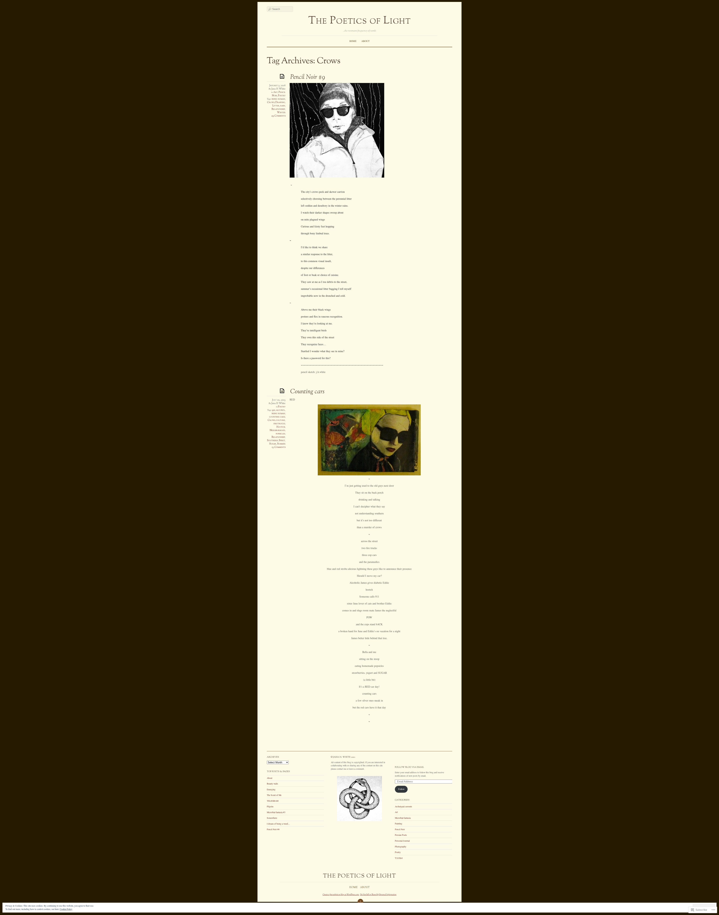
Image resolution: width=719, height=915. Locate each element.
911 (273, 410)
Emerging (271, 789)
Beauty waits (272, 783)
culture (280, 420)
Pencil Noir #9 (307, 77)
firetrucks (279, 423)
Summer (281, 444)
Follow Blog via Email (409, 767)
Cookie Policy (66, 909)
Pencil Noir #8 (273, 829)
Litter (275, 106)
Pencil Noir (400, 829)
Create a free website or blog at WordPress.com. (341, 894)
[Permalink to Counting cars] (283, 390)
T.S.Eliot (399, 858)
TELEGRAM (272, 800)
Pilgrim (270, 806)
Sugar (272, 444)
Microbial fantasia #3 (276, 812)
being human (278, 99)
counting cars (277, 417)
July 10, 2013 (279, 400)
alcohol (280, 410)
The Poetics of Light (359, 21)
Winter (281, 112)
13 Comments (279, 447)
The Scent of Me (274, 795)
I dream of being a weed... (278, 823)
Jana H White (278, 89)
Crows (270, 102)
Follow (401, 789)
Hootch (280, 427)
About (365, 41)
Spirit (282, 440)
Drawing (280, 102)
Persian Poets (401, 835)
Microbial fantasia (403, 817)
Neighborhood (277, 430)
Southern (272, 440)
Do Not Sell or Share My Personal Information (378, 894)
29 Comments (278, 116)
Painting (398, 823)
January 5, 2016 (277, 85)
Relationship (278, 109)
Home (353, 41)
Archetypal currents (403, 806)
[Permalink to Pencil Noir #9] (283, 76)
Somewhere (272, 817)
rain (282, 106)
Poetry (282, 95)
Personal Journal (402, 840)
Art (275, 92)
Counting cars (307, 391)
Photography (400, 846)
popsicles (280, 433)
